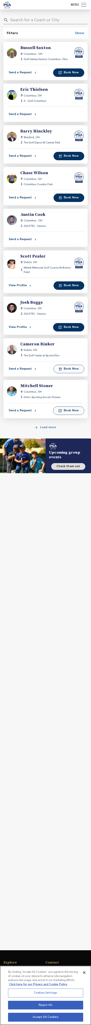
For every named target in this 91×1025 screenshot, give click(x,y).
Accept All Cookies (45, 1017)
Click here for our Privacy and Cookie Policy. (38, 984)
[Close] (84, 972)
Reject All (45, 1005)
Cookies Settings (45, 993)
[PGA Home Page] (7, 5)
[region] (45, 995)
